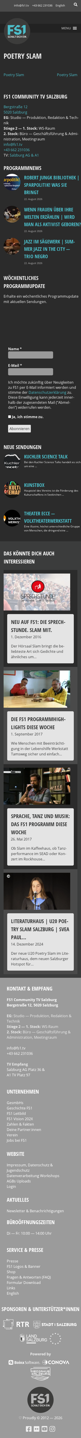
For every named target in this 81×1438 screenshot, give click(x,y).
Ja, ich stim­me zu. (27, 416)
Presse (12, 1261)
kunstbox (34, 484)
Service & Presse (25, 1249)
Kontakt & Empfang (29, 988)
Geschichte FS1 (19, 1108)
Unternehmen (23, 1091)
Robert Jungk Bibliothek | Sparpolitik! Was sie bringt (51, 185)
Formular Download (24, 1282)
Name (15, 348)
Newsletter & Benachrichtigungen (35, 1210)
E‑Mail (15, 365)
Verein (12, 1135)
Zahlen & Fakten (20, 1124)
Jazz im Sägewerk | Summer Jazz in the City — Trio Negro (49, 249)
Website (15, 1153)
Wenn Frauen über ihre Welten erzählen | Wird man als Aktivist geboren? (52, 217)
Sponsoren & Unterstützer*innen (40, 1309)
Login (11, 1186)
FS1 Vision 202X (20, 1118)
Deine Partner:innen (24, 1129)
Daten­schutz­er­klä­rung (47, 392)
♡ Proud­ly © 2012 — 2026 (40, 1417)
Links (11, 1287)
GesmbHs (15, 1102)
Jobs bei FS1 (17, 1140)
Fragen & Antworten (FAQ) (29, 1277)
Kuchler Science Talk (46, 456)
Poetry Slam (14, 74)
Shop (11, 1271)
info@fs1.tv (21, 5)
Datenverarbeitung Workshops (33, 1175)
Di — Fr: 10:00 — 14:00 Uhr (29, 1233)
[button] (66, 28)
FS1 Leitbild (16, 1113)
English (60, 5)
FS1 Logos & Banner (23, 1266)
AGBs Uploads (19, 1181)
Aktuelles (18, 1199)
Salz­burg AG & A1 (24, 155)
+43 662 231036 (42, 5)
